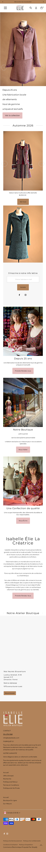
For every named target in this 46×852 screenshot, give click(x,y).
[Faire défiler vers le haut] (41, 845)
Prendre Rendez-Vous (23, 596)
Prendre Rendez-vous (23, 371)
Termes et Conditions (11, 785)
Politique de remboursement (12, 841)
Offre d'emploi (8, 776)
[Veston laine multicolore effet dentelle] (23, 161)
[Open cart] (41, 8)
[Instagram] (25, 295)
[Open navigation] (5, 8)
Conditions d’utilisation (10, 844)
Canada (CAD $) (12, 813)
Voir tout (23, 202)
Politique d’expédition (26, 844)
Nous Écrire (23, 521)
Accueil (6, 772)
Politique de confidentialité (31, 841)
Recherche (7, 779)
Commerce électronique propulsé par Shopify (20, 847)
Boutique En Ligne (10, 800)
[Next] (42, 67)
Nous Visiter (23, 449)
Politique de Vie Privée (11, 788)
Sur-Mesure (7, 804)
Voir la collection (12, 115)
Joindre (23, 287)
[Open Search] (31, 8)
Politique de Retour (10, 782)
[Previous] (4, 67)
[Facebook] (19, 295)
